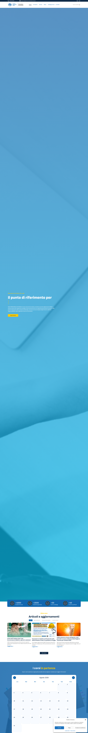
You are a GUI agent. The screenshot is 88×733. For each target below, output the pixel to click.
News (45, 4)
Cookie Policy (67, 730)
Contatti (57, 4)
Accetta (59, 727)
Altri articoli (44, 653)
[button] (85, 719)
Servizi (40, 4)
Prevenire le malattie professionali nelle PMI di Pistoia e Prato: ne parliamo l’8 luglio (44, 639)
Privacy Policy (72, 730)
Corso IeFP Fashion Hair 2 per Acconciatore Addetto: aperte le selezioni (19, 639)
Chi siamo (35, 4)
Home (30, 4)
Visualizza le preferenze (80, 727)
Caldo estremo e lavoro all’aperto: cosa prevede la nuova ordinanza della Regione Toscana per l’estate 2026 (68, 639)
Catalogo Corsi (51, 4)
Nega (69, 727)
